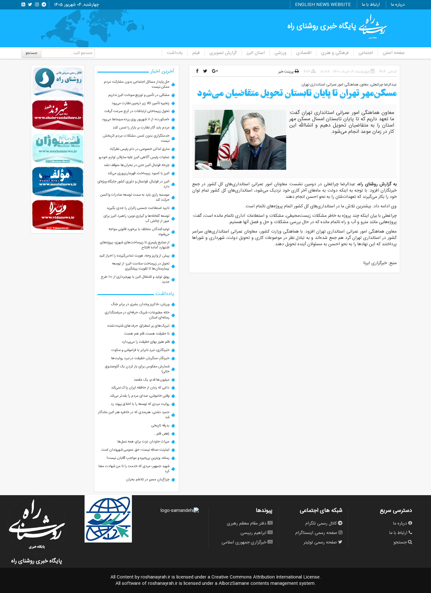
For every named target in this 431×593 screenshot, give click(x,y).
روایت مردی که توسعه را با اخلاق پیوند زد (140, 404)
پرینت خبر (286, 71)
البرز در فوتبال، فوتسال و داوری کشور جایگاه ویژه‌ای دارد (133, 184)
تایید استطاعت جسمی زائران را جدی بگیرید (138, 208)
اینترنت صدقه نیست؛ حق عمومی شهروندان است (135, 450)
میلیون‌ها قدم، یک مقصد (151, 380)
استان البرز (255, 53)
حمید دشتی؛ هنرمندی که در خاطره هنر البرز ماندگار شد (133, 414)
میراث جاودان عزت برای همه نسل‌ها (143, 442)
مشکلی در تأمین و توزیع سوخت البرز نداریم (138, 95)
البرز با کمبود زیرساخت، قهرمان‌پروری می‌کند (138, 173)
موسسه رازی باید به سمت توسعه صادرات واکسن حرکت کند (134, 197)
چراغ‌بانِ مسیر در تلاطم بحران (147, 480)
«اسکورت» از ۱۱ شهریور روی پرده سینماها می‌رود (135, 119)
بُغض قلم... (161, 434)
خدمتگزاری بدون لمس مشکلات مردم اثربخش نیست (136, 138)
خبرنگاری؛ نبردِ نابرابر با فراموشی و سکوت (140, 350)
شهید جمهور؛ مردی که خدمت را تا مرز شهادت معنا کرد (133, 468)
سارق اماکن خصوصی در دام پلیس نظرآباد (139, 149)
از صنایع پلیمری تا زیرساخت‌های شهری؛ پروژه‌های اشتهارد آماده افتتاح (134, 245)
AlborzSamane (234, 583)
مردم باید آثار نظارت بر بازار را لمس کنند (141, 128)
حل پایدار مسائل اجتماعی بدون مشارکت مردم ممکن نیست (136, 84)
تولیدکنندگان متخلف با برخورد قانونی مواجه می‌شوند (139, 231)
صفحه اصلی (394, 53)
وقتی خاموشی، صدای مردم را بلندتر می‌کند (139, 396)
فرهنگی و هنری (335, 53)
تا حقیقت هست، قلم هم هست (146, 334)
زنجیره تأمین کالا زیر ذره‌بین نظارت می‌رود (140, 103)
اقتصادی (303, 53)
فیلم (196, 53)
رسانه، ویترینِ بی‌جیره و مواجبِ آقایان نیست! (138, 458)
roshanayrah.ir (155, 577)
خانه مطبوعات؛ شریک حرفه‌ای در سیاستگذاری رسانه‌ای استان (137, 315)
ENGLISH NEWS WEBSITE (323, 5)
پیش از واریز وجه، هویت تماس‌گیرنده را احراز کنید (134, 256)
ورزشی (280, 53)
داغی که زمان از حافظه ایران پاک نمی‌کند (140, 388)
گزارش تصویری (223, 53)
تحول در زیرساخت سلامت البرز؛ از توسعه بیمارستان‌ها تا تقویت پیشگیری (140, 266)
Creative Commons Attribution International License (265, 577)
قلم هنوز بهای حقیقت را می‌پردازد (145, 342)
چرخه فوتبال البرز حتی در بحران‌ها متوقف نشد (136, 165)
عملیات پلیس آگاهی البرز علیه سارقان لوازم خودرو (134, 157)
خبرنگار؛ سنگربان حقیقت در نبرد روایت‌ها (140, 358)
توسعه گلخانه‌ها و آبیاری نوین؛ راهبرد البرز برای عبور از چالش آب (136, 218)
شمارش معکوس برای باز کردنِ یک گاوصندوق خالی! (137, 369)
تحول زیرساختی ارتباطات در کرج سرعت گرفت (136, 111)
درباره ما (398, 5)
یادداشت (175, 53)
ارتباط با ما (371, 5)
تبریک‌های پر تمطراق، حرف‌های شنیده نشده (138, 326)
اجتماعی (365, 53)
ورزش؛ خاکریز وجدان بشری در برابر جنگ (140, 304)
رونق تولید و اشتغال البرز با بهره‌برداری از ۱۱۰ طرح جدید (135, 279)
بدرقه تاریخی (160, 426)
